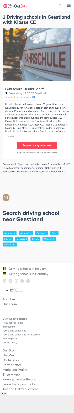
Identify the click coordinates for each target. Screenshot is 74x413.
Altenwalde (25, 233)
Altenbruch (9, 233)
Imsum (35, 239)
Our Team (10, 304)
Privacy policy (10, 338)
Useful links (11, 360)
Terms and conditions (14, 330)
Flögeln (7, 239)
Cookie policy (10, 342)
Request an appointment (37, 145)
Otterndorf (49, 239)
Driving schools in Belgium (27, 269)
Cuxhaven (41, 233)
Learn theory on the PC (19, 384)
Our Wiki (9, 355)
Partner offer (12, 365)
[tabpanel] (37, 54)
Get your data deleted (15, 318)
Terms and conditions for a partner (22, 334)
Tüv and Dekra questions (20, 389)
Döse (54, 233)
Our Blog (9, 350)
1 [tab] (37, 76)
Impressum (9, 326)
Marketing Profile (15, 370)
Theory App (11, 374)
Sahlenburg (9, 244)
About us (9, 299)
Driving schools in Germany (28, 274)
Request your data (13, 322)
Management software (19, 379)
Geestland (22, 239)
